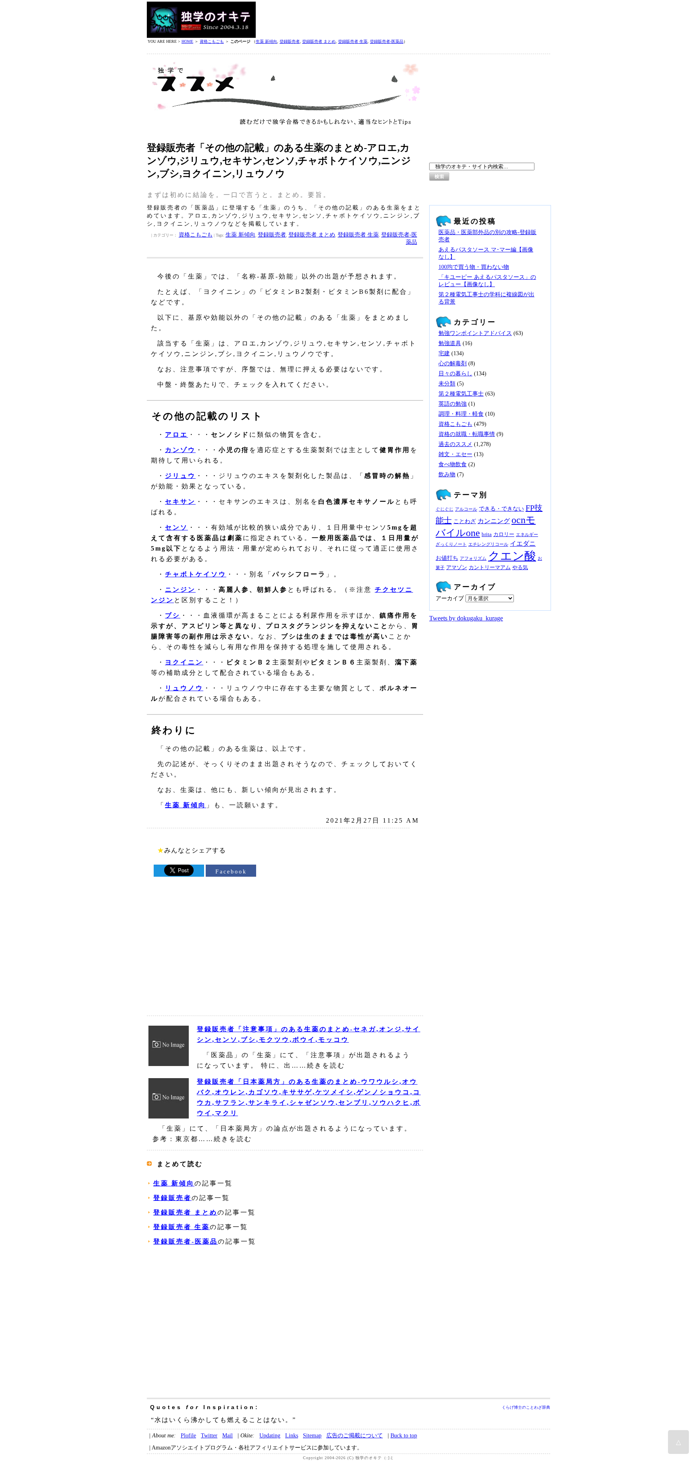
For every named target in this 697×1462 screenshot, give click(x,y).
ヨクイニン (184, 662)
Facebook (231, 872)
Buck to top (403, 1435)
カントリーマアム (490, 567)
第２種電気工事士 (461, 394)
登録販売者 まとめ (319, 41)
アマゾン (456, 567)
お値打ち (447, 558)
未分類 (446, 384)
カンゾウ (180, 449)
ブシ (172, 615)
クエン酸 (512, 555)
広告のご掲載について (354, 1435)
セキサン (180, 501)
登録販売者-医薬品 (386, 41)
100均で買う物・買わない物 (473, 267)
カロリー (503, 534)
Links (291, 1435)
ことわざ (464, 521)
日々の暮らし (455, 374)
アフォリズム (473, 558)
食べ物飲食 (452, 464)
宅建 (444, 353)
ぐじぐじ (444, 509)
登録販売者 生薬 (352, 41)
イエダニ (523, 543)
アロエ (176, 434)
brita (487, 534)
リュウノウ (184, 688)
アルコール (466, 509)
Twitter (209, 1435)
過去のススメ (455, 444)
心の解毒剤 (452, 363)
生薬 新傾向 (266, 41)
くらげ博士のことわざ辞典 (526, 1407)
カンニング (494, 521)
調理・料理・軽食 (461, 414)
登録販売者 (290, 41)
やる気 (520, 567)
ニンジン (180, 589)
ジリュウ (180, 475)
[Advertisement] (403, 20)
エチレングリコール (488, 544)
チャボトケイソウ (195, 574)
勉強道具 (449, 343)
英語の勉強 (452, 404)
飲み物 (446, 474)
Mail (227, 1435)
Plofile (188, 1435)
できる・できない (501, 508)
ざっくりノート (451, 544)
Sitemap (312, 1435)
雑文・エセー (455, 454)
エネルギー (527, 534)
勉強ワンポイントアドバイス (475, 333)
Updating (269, 1435)
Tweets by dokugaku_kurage (466, 618)
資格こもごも (212, 41)
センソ (176, 527)
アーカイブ (450, 598)
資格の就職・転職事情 (466, 434)
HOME (187, 41)
